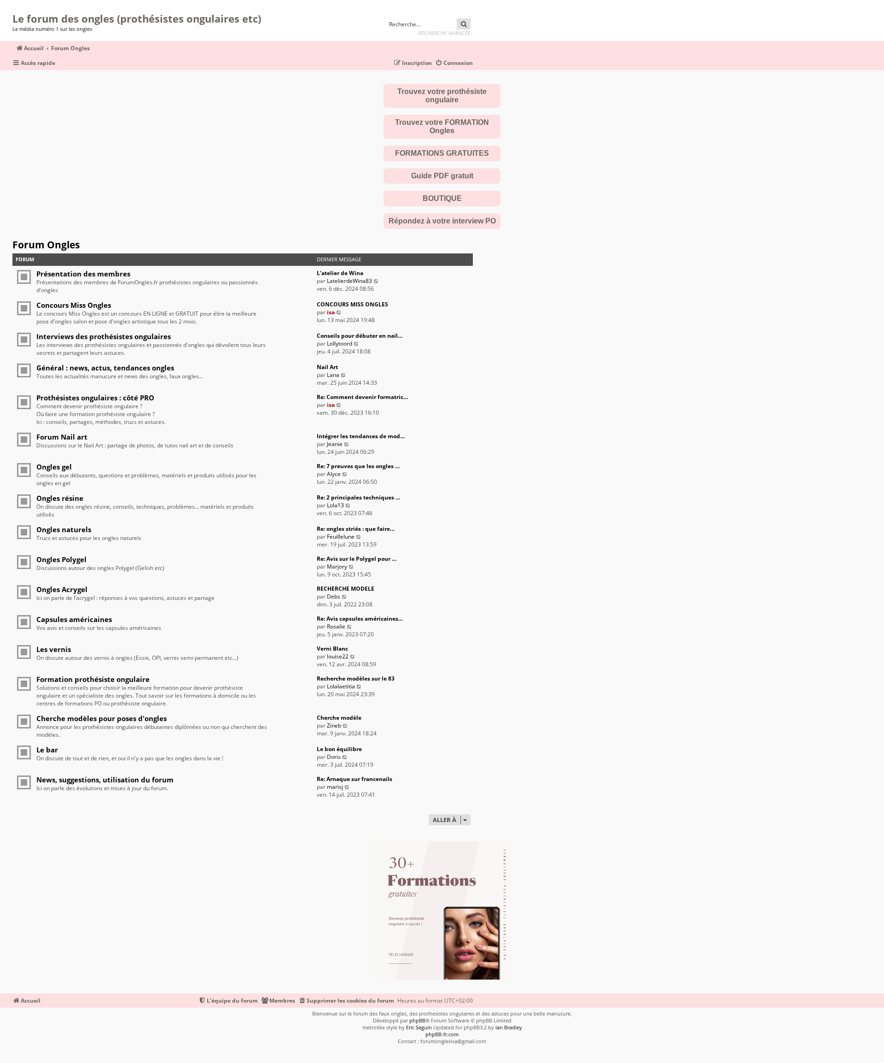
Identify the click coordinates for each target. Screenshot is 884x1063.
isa (331, 312)
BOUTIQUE (442, 198)
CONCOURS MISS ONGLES (352, 304)
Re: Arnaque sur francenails (354, 779)
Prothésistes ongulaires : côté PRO (95, 397)
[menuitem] (454, 63)
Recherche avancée (445, 32)
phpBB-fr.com (442, 1034)
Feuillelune (341, 536)
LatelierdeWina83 (349, 281)
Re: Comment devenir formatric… (362, 397)
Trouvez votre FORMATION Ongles (442, 126)
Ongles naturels (63, 529)
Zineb (334, 725)
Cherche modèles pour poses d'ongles (101, 718)
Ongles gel (54, 466)
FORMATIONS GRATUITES (442, 153)
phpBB (417, 1020)
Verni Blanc (332, 648)
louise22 (338, 656)
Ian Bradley (508, 1027)
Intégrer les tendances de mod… (361, 436)
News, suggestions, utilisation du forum (105, 779)
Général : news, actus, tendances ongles (105, 367)
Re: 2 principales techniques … (358, 497)
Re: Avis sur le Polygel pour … (356, 559)
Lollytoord (339, 343)
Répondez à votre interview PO (442, 221)
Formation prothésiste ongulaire (93, 679)
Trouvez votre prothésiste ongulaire (442, 96)
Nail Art (327, 367)
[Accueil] (15, 7)
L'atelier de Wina (340, 273)
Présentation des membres (83, 273)
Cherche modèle (339, 718)
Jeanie (335, 444)
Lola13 (335, 505)
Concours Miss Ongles (73, 305)
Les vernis (53, 649)
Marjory (337, 566)
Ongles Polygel (61, 559)
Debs (333, 596)
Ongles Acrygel (61, 589)
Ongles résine (59, 498)
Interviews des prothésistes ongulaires (103, 336)
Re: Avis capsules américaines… (360, 619)
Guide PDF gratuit (442, 176)
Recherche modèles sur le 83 (356, 678)
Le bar (47, 749)
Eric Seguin (419, 1027)
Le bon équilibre (339, 749)
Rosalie (336, 626)
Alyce (334, 474)
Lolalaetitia (341, 686)
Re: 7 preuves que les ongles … (358, 466)
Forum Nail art (61, 436)
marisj (335, 787)
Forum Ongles (46, 244)
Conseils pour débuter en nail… (359, 336)
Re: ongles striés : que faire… (356, 529)
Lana (333, 375)
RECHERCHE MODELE (345, 589)
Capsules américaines (74, 619)
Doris (334, 757)
